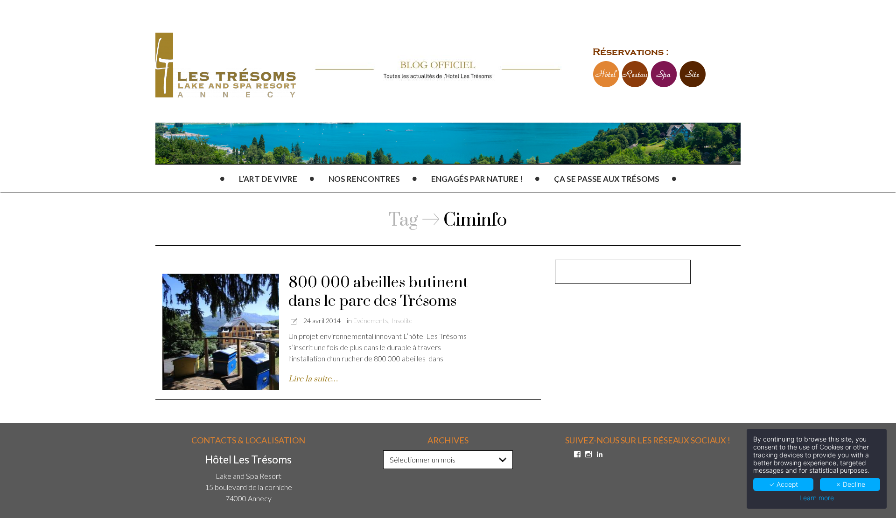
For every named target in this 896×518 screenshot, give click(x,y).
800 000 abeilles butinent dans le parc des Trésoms (378, 292)
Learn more (816, 498)
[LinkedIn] (599, 454)
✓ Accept (783, 484)
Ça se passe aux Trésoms (606, 179)
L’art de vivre (268, 179)
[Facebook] (577, 454)
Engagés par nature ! (477, 179)
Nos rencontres (364, 179)
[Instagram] (588, 454)
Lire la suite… (313, 379)
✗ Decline (850, 484)
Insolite (402, 321)
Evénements (370, 321)
